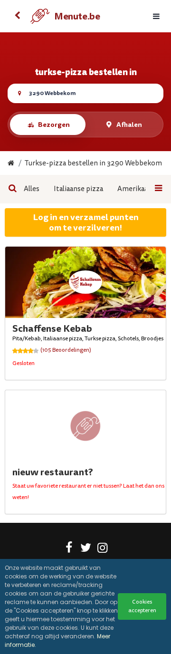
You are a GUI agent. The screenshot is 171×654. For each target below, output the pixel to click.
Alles (31, 189)
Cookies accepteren (142, 606)
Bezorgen (54, 124)
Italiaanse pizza (78, 189)
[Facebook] (69, 549)
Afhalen (129, 124)
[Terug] (17, 16)
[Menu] (156, 16)
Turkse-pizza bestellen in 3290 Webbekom (93, 163)
